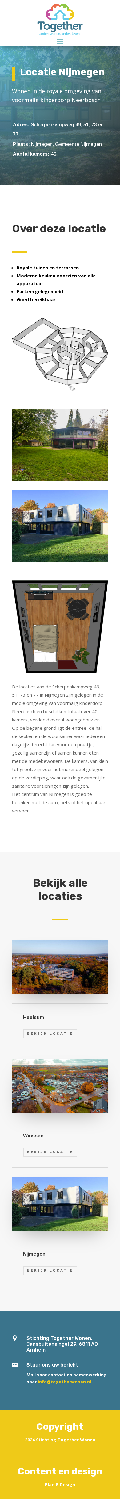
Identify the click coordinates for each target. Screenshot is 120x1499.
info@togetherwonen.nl (64, 1382)
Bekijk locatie (50, 1034)
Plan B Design (60, 1484)
